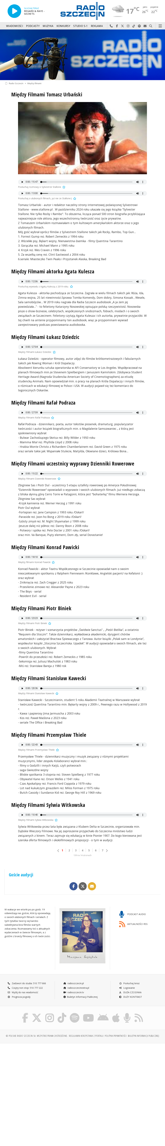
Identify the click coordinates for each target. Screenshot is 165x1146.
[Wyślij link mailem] (92, 886)
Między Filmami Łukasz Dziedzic (45, 336)
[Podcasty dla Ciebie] (127, 1013)
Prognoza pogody (20, 996)
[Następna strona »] (107, 850)
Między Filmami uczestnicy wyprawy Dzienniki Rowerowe (72, 463)
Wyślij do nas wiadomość (145, 26)
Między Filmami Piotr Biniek (41, 608)
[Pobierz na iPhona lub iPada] (115, 1013)
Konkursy (63, 26)
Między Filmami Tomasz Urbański (46, 94)
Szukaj (151, 26)
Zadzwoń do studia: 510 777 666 (28, 983)
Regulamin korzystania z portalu (86, 1036)
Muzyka (48, 26)
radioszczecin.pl (75, 983)
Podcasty (32, 26)
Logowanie (129, 987)
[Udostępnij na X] (83, 886)
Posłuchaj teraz (131, 983)
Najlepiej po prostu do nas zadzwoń (111, 26)
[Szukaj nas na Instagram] (50, 1013)
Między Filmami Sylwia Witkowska (48, 804)
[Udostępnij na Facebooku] (73, 886)
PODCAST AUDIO (136, 914)
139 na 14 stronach (82, 855)
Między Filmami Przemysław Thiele (48, 734)
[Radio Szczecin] (82, 11)
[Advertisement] (43, 1070)
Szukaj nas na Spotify (139, 26)
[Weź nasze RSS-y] (139, 1013)
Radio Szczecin (16, 83)
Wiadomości (14, 26)
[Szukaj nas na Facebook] (25, 1013)
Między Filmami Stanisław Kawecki (48, 678)
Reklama (97, 26)
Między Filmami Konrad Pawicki (45, 547)
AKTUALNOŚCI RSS (137, 924)
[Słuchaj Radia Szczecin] (14, 11)
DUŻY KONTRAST (132, 996)
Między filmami (34, 83)
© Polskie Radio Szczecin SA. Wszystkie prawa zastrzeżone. (37, 1036)
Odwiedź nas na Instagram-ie (128, 26)
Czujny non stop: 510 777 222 (27, 987)
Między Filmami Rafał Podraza (43, 402)
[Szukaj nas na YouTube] (88, 1013)
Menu (160, 26)
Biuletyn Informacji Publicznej (82, 996)
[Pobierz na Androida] (103, 1013)
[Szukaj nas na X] (37, 1013)
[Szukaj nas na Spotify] (74, 1013)
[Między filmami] (82, 54)
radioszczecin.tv (75, 992)
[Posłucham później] (63, 186)
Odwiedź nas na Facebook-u (117, 26)
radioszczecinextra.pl (78, 987)
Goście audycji (21, 875)
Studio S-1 (80, 26)
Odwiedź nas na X (122, 26)
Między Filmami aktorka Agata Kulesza (52, 271)
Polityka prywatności (115, 1036)
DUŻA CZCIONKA (132, 992)
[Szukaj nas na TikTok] (62, 1013)
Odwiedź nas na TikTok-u (134, 26)
